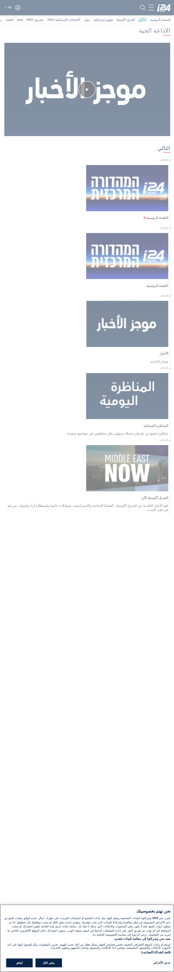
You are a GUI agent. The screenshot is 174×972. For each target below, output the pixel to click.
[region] (87, 938)
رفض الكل (49, 962)
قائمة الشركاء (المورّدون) (156, 952)
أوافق (19, 962)
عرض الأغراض (162, 962)
